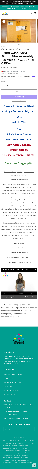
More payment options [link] (19, 100)
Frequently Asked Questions (13, 374)
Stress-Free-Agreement (11, 390)
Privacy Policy (8, 378)
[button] (9, 13)
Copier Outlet (21, 437)
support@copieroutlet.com (17, 411)
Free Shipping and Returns (12, 382)
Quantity (4, 81)
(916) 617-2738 (13, 415)
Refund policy (8, 386)
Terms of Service (9, 394)
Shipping (3, 73)
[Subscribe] (32, 429)
